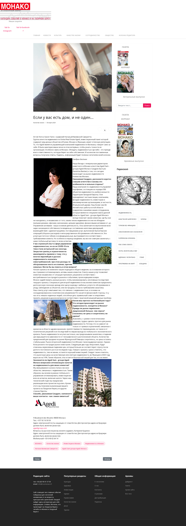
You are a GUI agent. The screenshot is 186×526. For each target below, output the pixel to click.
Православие (69, 498)
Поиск (147, 105)
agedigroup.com (40, 428)
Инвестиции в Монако (72, 443)
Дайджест (129, 482)
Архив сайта (129, 490)
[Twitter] (105, 130)
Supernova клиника (127, 238)
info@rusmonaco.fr (45, 484)
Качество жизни (73, 35)
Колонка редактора (127, 35)
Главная (36, 35)
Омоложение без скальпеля (130, 232)
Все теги (128, 494)
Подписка (98, 502)
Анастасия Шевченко (127, 219)
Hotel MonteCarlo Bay (128, 251)
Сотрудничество (93, 35)
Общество (109, 35)
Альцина (143, 264)
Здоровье (67, 486)
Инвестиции (68, 490)
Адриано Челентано (127, 257)
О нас (97, 486)
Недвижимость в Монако (94, 443)
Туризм (66, 510)
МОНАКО (38, 443)
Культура (57, 35)
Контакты (98, 490)
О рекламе (98, 494)
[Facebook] (100, 129)
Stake (142, 257)
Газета (127, 486)
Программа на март (127, 264)
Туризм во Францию (127, 225)
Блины (143, 219)
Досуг (66, 506)
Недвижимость (125, 213)
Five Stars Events (125, 244)
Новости (47, 35)
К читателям (99, 482)
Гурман (66, 494)
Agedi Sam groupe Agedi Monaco (74, 449)
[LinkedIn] (110, 129)
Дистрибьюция (100, 498)
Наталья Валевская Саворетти (46, 449)
